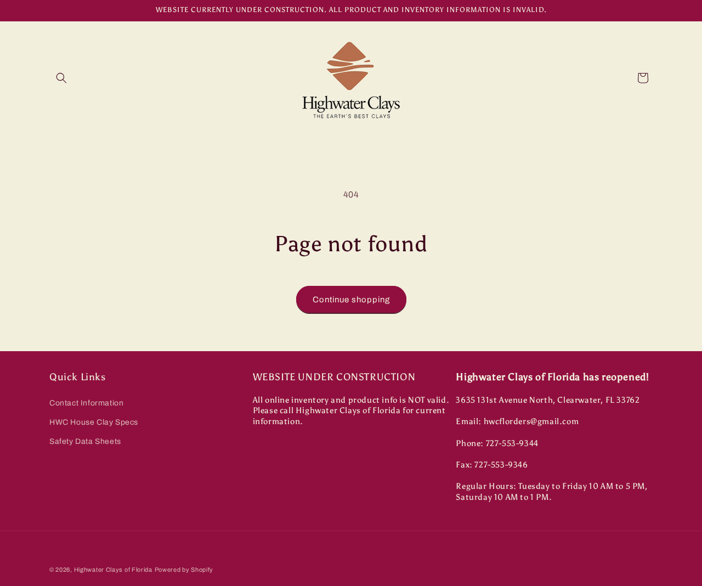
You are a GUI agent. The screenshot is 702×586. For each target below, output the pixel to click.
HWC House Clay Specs (93, 422)
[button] (61, 78)
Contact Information (86, 403)
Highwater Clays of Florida (113, 569)
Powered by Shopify (184, 569)
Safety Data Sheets (85, 441)
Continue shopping (351, 299)
